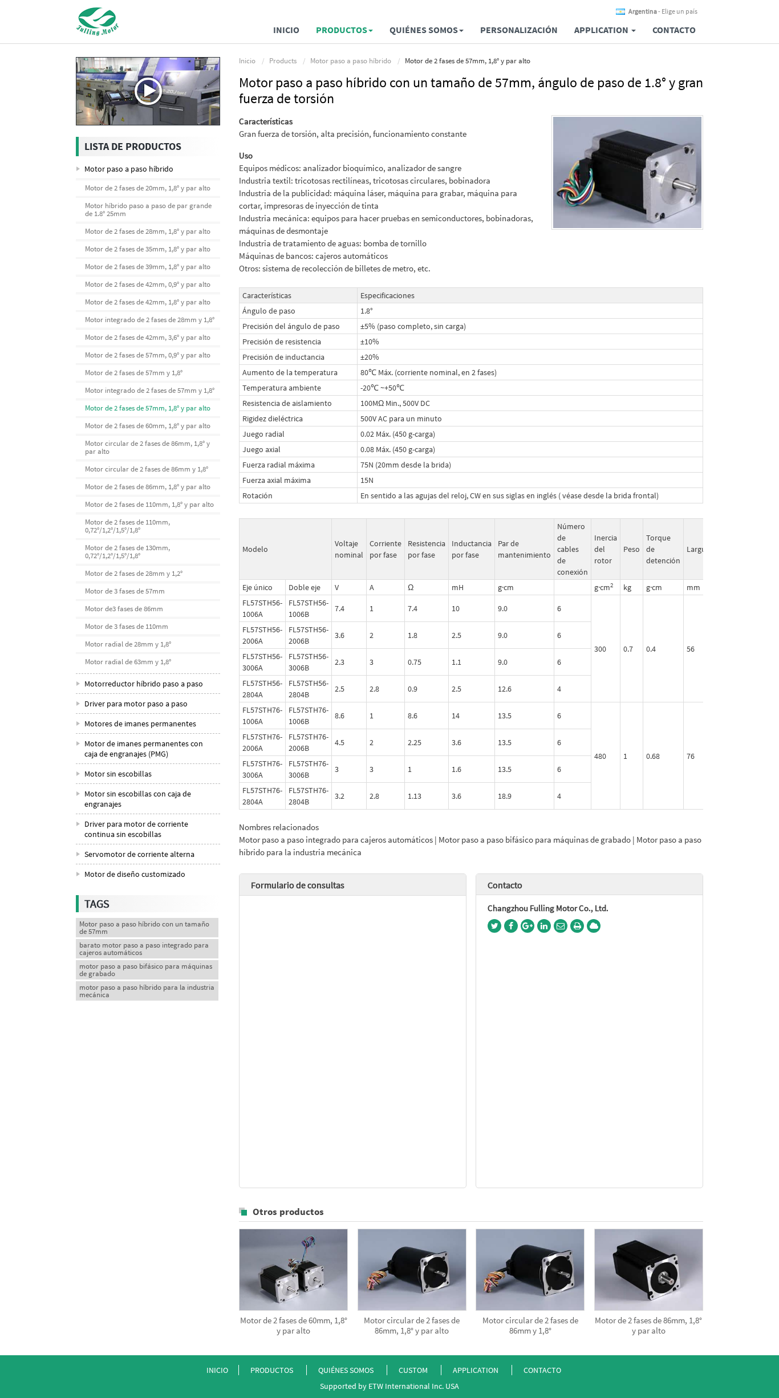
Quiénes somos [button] (424, 29)
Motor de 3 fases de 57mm (125, 591)
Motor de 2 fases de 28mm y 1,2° (133, 573)
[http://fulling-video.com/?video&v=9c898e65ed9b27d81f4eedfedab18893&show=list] (148, 91)
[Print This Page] (577, 926)
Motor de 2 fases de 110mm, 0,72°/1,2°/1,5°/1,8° (127, 526)
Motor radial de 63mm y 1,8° (128, 662)
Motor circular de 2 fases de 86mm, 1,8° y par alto (412, 1325)
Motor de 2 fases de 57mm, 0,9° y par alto (147, 355)
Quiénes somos (346, 1370)
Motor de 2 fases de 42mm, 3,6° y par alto (147, 337)
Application (476, 1370)
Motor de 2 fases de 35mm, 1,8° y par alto (147, 249)
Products (283, 61)
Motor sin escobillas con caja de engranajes (137, 799)
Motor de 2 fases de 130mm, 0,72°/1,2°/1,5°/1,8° (127, 551)
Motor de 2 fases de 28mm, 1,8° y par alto (147, 231)
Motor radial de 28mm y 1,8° (128, 644)
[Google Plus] (527, 926)
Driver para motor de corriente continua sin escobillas (136, 829)
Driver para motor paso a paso (136, 703)
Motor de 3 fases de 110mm (126, 626)
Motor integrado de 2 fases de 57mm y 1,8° (149, 390)
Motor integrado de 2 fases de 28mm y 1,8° (149, 319)
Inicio (286, 29)
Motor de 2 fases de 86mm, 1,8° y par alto (648, 1325)
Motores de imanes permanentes (140, 723)
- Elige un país (662, 11)
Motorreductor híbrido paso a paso (143, 683)
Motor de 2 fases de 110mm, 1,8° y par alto (149, 504)
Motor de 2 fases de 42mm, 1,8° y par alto (147, 302)
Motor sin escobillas (118, 774)
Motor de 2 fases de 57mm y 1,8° (133, 372)
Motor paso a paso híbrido (350, 61)
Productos (271, 1370)
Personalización (519, 29)
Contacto (674, 29)
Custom (414, 1370)
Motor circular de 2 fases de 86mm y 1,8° (530, 1325)
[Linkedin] (544, 926)
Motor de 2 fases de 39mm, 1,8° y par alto (147, 266)
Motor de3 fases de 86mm (124, 608)
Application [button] (602, 29)
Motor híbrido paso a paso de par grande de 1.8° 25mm (148, 209)
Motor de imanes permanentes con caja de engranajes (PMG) (143, 748)
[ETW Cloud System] (594, 926)
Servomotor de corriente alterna (139, 854)
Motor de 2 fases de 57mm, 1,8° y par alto (147, 408)
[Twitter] (494, 926)
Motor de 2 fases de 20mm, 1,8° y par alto (147, 188)
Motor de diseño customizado (134, 874)
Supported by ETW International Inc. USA (389, 1386)
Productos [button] (341, 29)
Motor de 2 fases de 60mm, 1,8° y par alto (293, 1325)
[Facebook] (511, 926)
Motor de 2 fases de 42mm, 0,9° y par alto (147, 284)
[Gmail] (560, 926)
